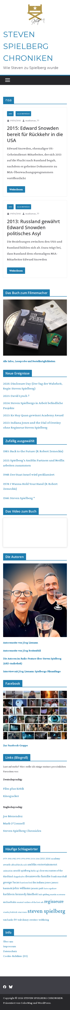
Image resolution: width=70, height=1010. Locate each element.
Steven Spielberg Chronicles (22, 831)
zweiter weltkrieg (39, 919)
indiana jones (44, 882)
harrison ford (26, 882)
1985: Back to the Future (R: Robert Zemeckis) (33, 451)
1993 (19, 858)
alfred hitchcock (19, 864)
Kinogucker (11, 796)
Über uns (8, 941)
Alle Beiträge (23, 114)
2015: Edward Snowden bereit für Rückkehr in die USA (35, 134)
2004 (32, 858)
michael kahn (9, 902)
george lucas (11, 882)
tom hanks (8, 919)
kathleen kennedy (15, 894)
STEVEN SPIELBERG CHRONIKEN (28, 46)
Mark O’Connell (14, 823)
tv (15, 919)
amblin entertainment (42, 864)
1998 (28, 858)
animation (8, 870)
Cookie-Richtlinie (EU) (15, 956)
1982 (14, 858)
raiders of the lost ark (34, 902)
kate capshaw (50, 888)
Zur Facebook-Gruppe (15, 745)
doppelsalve (18, 876)
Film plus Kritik (13, 788)
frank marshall (59, 876)
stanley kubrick (10, 912)
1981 (10, 858)
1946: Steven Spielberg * (19, 498)
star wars (22, 912)
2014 (37, 858)
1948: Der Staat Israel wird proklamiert (28, 474)
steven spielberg (46, 911)
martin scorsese (57, 894)
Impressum (9, 946)
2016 (48, 858)
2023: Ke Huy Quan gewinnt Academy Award (33, 415)
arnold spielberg (21, 870)
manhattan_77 (32, 120)
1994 (23, 858)
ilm (34, 882)
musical (20, 902)
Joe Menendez (13, 816)
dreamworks (32, 876)
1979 (5, 858)
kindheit (32, 894)
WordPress (44, 1002)
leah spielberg (44, 894)
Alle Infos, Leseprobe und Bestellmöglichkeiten (29, 361)
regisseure (54, 901)
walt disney (23, 919)
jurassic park (37, 888)
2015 (42, 858)
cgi (37, 870)
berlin (33, 870)
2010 (10, 114)
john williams (22, 888)
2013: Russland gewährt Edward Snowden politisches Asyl (33, 227)
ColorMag (26, 1002)
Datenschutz (10, 951)
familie (46, 876)
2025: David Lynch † (16, 396)
